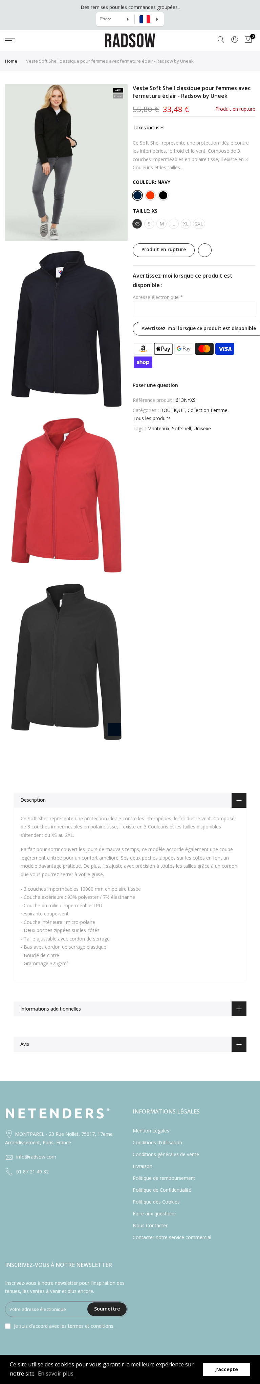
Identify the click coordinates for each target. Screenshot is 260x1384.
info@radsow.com (36, 1156)
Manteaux (158, 428)
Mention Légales (151, 1130)
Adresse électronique (158, 297)
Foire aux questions (154, 1213)
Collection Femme (208, 410)
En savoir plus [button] (55, 1373)
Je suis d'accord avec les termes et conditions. (64, 1326)
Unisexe (202, 428)
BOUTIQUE (172, 410)
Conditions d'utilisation (157, 1142)
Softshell (181, 428)
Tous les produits (152, 418)
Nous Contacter (150, 1225)
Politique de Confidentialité (162, 1190)
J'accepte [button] (226, 1369)
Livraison (142, 1166)
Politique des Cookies (156, 1201)
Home (11, 61)
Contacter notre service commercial (172, 1237)
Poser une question (155, 385)
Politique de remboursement (164, 1178)
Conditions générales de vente (166, 1154)
